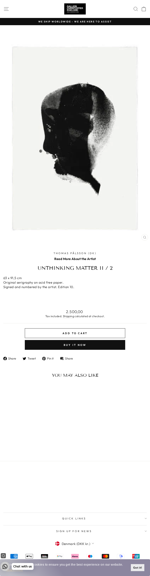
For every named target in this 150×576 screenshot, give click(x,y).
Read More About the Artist (75, 259)
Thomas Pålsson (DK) (75, 253)
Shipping (68, 316)
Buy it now (75, 344)
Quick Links (74, 518)
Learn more (14, 570)
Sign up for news (74, 531)
